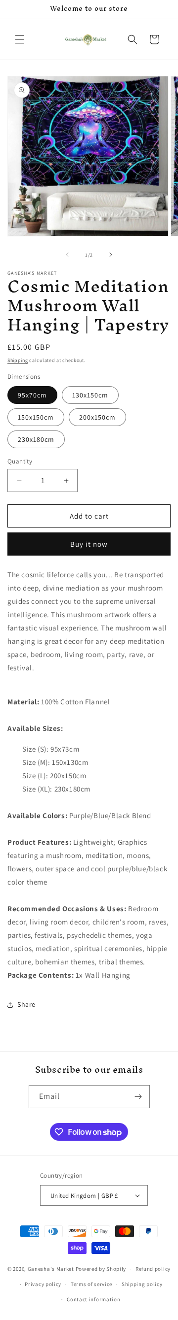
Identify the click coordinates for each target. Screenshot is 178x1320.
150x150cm (36, 417)
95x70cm (32, 395)
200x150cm (97, 417)
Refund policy (153, 1268)
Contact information (93, 1299)
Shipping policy (142, 1284)
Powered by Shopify (101, 1268)
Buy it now (89, 544)
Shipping (17, 360)
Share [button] (26, 1004)
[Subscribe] (138, 1096)
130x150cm (90, 395)
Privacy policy (43, 1284)
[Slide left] (67, 254)
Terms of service (91, 1284)
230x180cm (36, 439)
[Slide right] (111, 254)
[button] (20, 39)
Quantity (19, 461)
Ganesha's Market (51, 1268)
